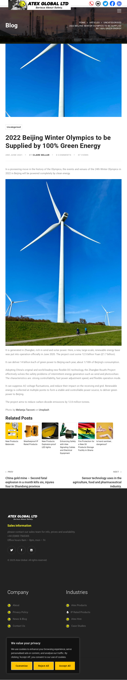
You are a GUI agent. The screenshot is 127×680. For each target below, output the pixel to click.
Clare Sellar (41, 155)
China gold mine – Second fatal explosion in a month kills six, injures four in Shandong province (29, 479)
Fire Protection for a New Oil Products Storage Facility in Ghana (86, 445)
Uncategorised (113, 22)
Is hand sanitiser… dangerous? (104, 442)
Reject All (43, 665)
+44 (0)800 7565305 (18, 536)
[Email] (98, 3)
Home (82, 22)
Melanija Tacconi (25, 409)
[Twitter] (11, 550)
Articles (94, 22)
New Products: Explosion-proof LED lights (49, 444)
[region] (43, 655)
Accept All (65, 665)
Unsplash (44, 409)
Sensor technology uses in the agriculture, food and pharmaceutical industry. (97, 479)
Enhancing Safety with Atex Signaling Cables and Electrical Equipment (68, 447)
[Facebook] (21, 550)
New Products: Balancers (12, 442)
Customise (22, 665)
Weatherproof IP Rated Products (31, 442)
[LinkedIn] (31, 550)
